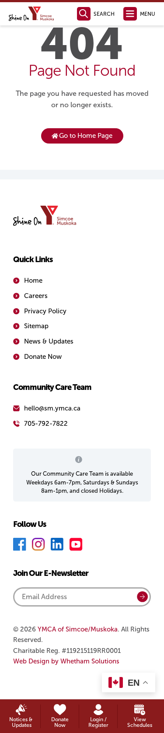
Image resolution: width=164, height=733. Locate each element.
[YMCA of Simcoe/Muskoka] (31, 14)
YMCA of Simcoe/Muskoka (78, 629)
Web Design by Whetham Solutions (66, 661)
